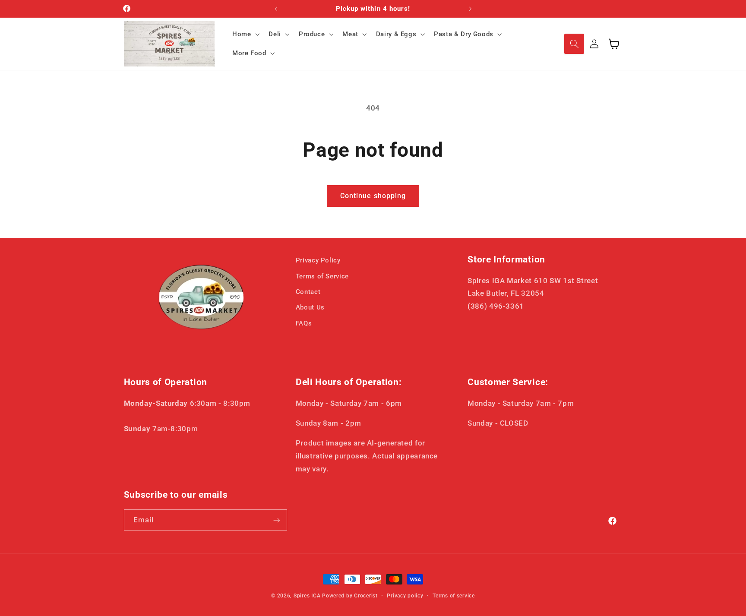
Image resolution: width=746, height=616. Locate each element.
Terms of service (454, 596)
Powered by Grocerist (350, 596)
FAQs (304, 323)
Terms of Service (322, 276)
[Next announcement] (470, 8)
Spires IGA (307, 596)
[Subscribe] (276, 520)
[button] (245, 34)
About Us (310, 308)
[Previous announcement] (275, 8)
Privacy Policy (318, 260)
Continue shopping (373, 196)
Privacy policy (405, 596)
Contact (308, 292)
